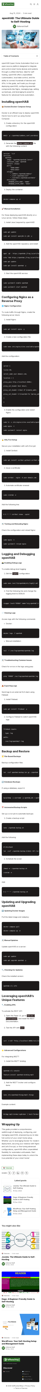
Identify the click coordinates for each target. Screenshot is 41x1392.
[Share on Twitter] (9, 1173)
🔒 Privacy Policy (26, 1376)
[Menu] (34, 4)
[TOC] (37, 56)
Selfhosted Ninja (17, 1386)
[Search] (31, 4)
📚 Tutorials (7, 1168)
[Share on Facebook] (13, 1173)
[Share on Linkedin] (18, 1173)
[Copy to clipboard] (26, 1173)
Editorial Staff (10, 1263)
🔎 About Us (25, 1374)
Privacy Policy (30, 1386)
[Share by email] (22, 1173)
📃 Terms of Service (27, 1379)
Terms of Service (21, 1388)
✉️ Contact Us (26, 1371)
